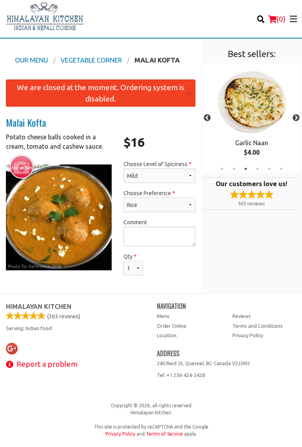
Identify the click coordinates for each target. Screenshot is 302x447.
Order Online (171, 326)
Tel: (181, 375)
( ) (280, 19)
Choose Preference (149, 193)
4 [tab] (257, 169)
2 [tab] (234, 169)
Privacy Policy (247, 335)
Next (296, 118)
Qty (129, 256)
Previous (207, 118)
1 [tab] (222, 169)
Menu (163, 316)
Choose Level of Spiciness (157, 164)
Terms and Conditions (257, 326)
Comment (135, 222)
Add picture (21, 167)
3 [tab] (246, 169)
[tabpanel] (251, 118)
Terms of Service (164, 433)
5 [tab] (269, 169)
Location (167, 335)
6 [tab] (281, 169)
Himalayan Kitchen (39, 306)
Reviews (241, 316)
